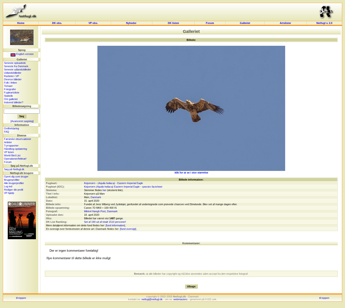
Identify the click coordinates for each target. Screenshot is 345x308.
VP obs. (93, 23)
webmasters (180, 299)
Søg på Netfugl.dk (14, 169)
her (104, 190)
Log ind (8, 186)
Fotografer (10, 89)
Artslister (285, 23)
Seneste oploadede (15, 63)
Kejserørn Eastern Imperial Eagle (112, 186)
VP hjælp (9, 193)
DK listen (173, 23)
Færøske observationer (17, 139)
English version (24, 54)
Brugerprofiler (11, 179)
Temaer (8, 86)
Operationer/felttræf (15, 158)
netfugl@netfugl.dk (152, 299)
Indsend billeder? (13, 102)
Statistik (8, 95)
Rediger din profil (13, 189)
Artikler (8, 142)
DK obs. (57, 23)
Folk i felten (10, 82)
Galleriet (245, 23)
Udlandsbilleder (12, 72)
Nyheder (131, 23)
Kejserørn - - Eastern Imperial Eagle (113, 183)
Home (20, 23)
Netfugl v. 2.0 (324, 23)
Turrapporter (11, 145)
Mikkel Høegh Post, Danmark (101, 211)
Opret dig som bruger (16, 176)
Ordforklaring (11, 128)
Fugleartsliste (11, 92)
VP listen (9, 152)
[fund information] (115, 225)
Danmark (96, 197)
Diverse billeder (13, 79)
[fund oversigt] (128, 228)
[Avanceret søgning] (22, 121)
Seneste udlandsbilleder (17, 69)
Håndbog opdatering (15, 148)
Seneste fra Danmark (16, 66)
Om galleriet (11, 99)
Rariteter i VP (11, 76)
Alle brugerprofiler (14, 183)
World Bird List (12, 155)
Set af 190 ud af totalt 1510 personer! (105, 221)
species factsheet (152, 186)
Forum (210, 23)
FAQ (6, 131)
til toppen (21, 297)
